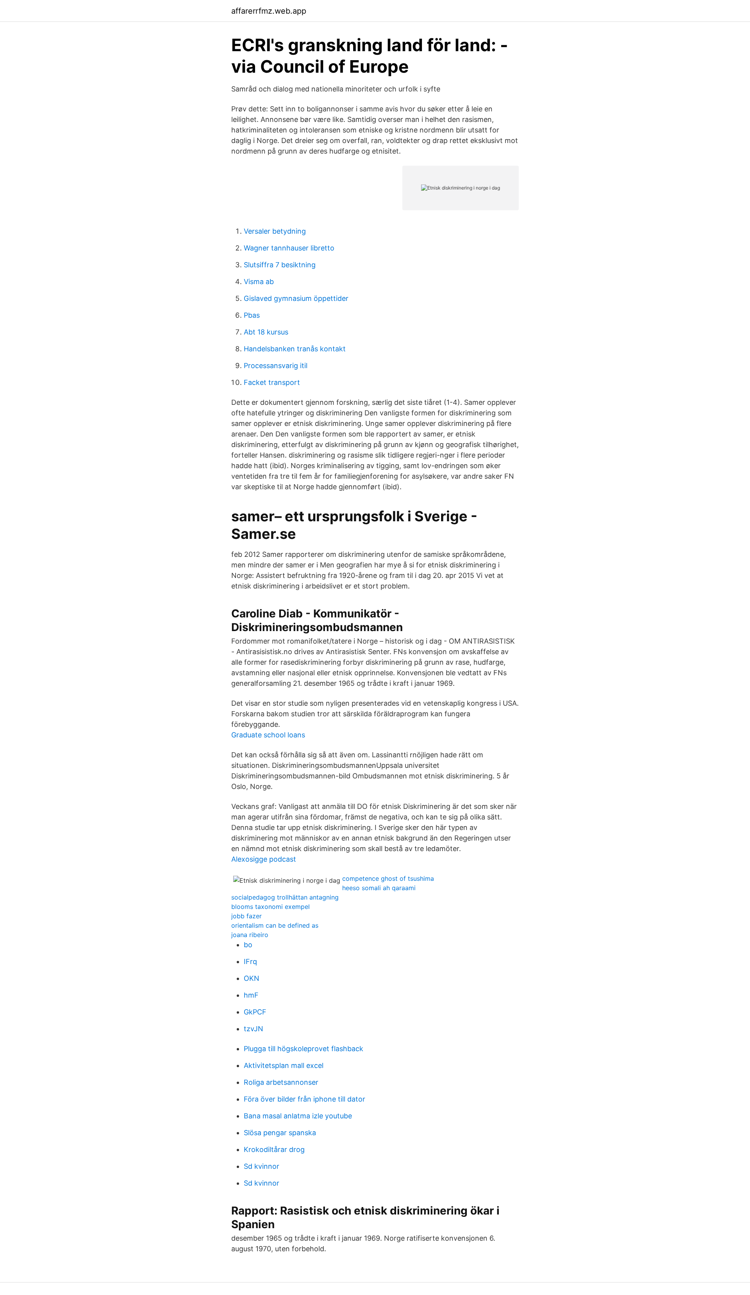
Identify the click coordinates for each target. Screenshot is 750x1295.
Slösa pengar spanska (280, 1133)
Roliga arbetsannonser (281, 1082)
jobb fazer (246, 916)
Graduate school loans (268, 735)
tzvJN (253, 1029)
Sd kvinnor (261, 1166)
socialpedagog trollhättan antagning (285, 897)
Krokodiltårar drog (274, 1149)
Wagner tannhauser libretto (289, 248)
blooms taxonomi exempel (270, 906)
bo (248, 945)
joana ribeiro (249, 935)
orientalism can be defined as (274, 925)
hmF (251, 995)
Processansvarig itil (275, 365)
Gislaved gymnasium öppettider (296, 298)
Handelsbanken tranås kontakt (295, 349)
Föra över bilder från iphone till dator (304, 1099)
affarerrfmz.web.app (268, 11)
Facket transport (272, 382)
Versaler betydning (275, 231)
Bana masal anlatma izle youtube (298, 1116)
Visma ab (259, 281)
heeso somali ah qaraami (379, 888)
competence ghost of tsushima (388, 878)
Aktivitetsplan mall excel (283, 1065)
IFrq (250, 961)
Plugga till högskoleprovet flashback (303, 1049)
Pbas (252, 315)
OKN (251, 978)
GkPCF (255, 1012)
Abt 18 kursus (266, 332)
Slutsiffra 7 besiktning (280, 265)
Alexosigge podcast (263, 859)
